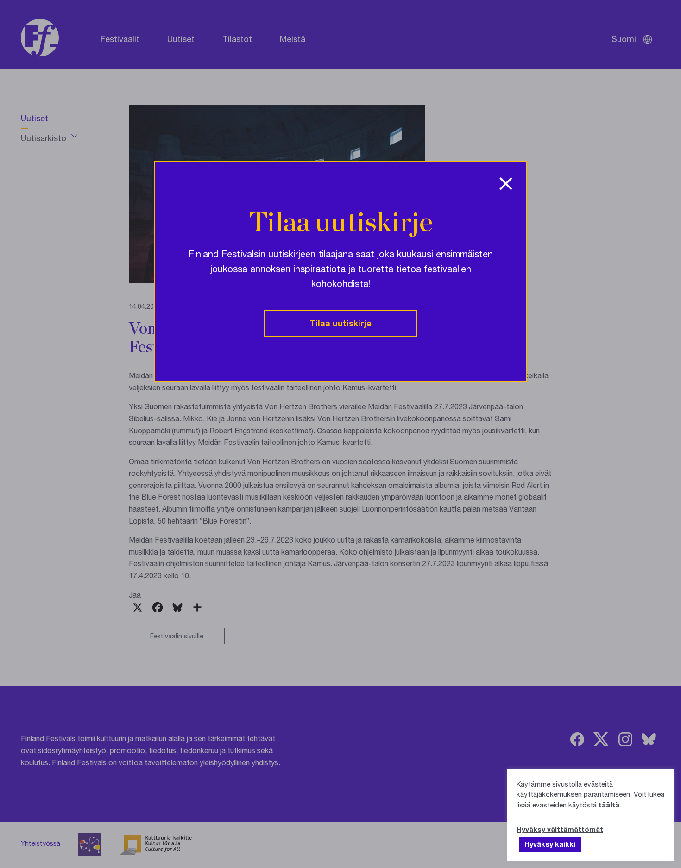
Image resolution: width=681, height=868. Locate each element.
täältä (609, 804)
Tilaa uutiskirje (340, 323)
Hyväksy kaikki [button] (549, 844)
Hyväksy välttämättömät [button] (560, 829)
